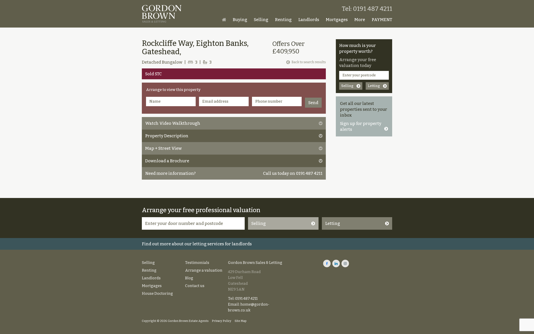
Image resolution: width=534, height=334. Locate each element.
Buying (240, 19)
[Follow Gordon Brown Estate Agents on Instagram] (345, 263)
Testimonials (197, 262)
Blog (189, 278)
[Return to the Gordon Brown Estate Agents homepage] (161, 14)
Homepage (224, 20)
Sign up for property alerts (360, 126)
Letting (374, 86)
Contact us (194, 286)
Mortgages (337, 19)
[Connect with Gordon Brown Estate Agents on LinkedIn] (336, 263)
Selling (261, 19)
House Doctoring (157, 293)
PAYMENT (382, 19)
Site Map (241, 321)
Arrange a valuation (203, 270)
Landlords (308, 19)
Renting (283, 19)
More (359, 19)
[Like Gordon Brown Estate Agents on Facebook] (327, 263)
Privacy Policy (221, 321)
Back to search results (309, 62)
